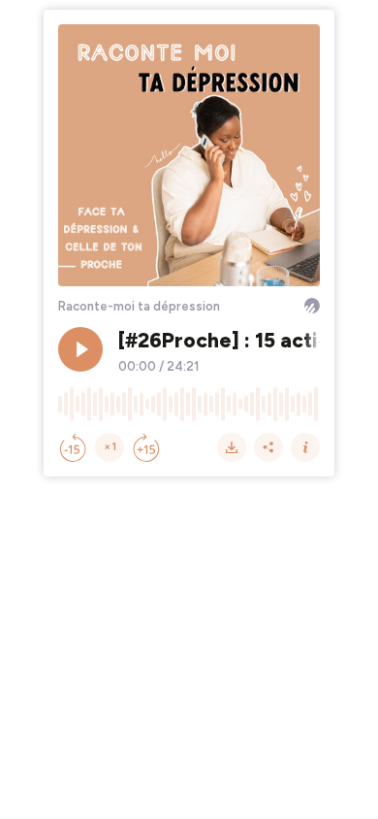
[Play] (80, 349)
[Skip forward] (146, 447)
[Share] (268, 447)
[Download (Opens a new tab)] (231, 447)
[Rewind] (72, 447)
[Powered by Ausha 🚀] (312, 305)
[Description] (305, 447)
